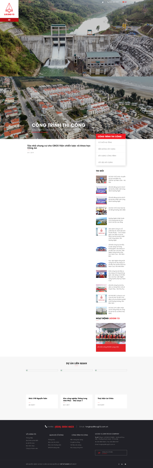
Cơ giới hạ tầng (105, 142)
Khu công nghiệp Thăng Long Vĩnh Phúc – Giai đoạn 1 (75, 399)
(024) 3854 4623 (114, 2)
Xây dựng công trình (107, 156)
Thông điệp (29, 438)
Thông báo (51, 439)
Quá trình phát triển (32, 440)
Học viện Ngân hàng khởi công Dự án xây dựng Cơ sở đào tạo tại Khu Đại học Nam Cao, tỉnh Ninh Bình (117, 263)
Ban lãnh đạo (30, 445)
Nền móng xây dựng (106, 149)
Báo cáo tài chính (53, 442)
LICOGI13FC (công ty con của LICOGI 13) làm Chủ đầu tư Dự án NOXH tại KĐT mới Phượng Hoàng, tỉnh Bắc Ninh (117, 299)
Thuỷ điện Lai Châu (105, 398)
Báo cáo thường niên (54, 445)
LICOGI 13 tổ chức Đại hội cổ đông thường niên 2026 (117, 209)
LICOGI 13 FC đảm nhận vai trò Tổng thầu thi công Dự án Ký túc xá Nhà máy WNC (117, 310)
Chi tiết (42, 410)
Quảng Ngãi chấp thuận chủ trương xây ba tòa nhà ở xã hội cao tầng (116, 220)
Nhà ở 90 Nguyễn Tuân (38, 398)
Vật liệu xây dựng (105, 162)
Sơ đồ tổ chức (30, 443)
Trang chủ (36, 129)
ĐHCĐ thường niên (54, 447)
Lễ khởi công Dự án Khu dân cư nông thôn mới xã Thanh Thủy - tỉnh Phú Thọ (117, 287)
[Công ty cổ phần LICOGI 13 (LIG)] (9, 9)
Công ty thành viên (32, 448)
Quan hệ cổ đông (56, 435)
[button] (9, 20)
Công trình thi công (80, 435)
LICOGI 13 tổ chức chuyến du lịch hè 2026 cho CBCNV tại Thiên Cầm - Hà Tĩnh (117, 179)
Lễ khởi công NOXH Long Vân (108, 347)
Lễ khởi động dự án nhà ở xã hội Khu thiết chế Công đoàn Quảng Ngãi (117, 189)
